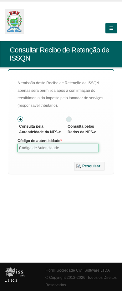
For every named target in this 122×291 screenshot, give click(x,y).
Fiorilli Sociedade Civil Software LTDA (77, 270)
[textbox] (58, 148)
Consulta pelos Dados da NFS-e (82, 129)
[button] (89, 166)
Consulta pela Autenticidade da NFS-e (40, 129)
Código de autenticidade (39, 141)
